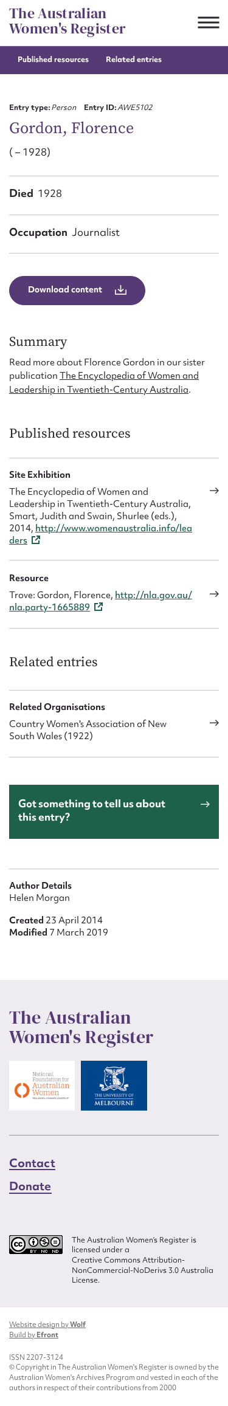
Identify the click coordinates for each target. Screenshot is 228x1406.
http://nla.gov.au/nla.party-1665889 (100, 601)
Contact (32, 1163)
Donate (30, 1186)
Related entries (134, 59)
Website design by (47, 1324)
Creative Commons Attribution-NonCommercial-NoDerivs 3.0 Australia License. (142, 1270)
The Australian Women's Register (67, 21)
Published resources (53, 59)
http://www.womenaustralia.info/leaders (100, 534)
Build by (33, 1335)
